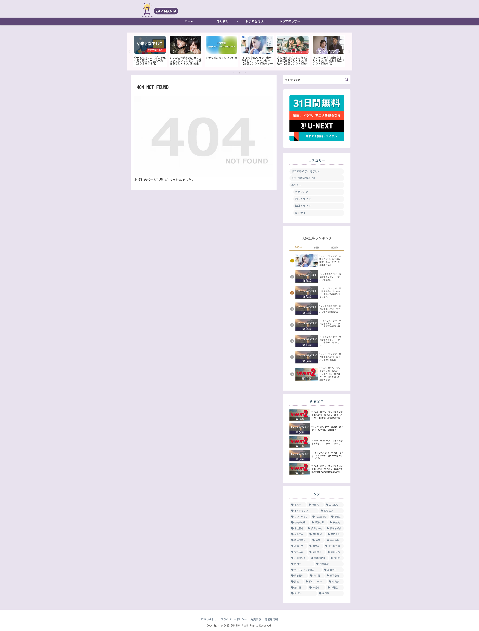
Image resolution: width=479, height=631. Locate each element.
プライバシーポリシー (234, 619)
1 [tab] (234, 73)
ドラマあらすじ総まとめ (305, 171)
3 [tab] (245, 73)
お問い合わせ (209, 619)
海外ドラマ (303, 206)
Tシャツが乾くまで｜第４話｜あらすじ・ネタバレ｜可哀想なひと (330, 309)
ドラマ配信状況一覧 (303, 178)
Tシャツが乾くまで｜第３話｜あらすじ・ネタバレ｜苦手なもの (330, 357)
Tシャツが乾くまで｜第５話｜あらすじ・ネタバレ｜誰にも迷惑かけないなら (330, 292)
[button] (346, 79)
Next (349, 51)
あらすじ (296, 185)
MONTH (334, 247)
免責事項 (256, 619)
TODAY (298, 247)
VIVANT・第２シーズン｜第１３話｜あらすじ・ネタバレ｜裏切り (327, 442)
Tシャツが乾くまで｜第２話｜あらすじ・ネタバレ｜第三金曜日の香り (330, 325)
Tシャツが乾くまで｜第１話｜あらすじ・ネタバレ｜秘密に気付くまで (330, 341)
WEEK (316, 247)
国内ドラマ (303, 198)
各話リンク (301, 192)
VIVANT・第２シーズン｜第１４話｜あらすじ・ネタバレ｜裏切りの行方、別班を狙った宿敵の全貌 (329, 374)
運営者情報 (271, 619)
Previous (130, 51)
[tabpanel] (150, 51)
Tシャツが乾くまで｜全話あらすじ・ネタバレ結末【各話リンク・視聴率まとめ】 (330, 260)
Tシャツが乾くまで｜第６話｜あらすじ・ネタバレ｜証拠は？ (330, 277)
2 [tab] (239, 73)
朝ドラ (300, 212)
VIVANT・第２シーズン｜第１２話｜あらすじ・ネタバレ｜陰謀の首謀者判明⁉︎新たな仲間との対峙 (327, 469)
